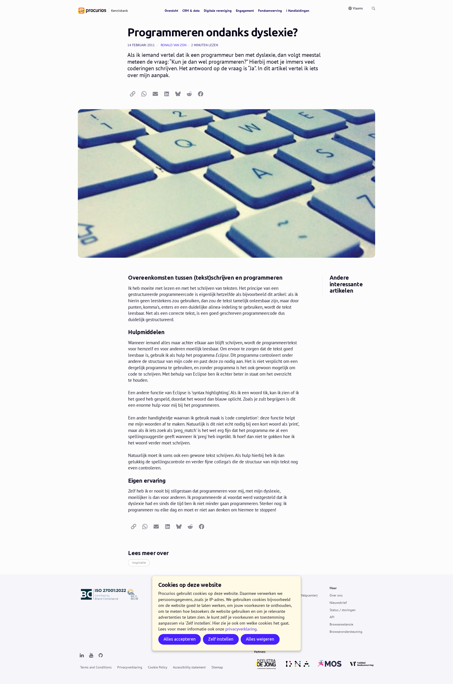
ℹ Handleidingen (297, 10)
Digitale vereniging (218, 10)
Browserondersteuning (346, 632)
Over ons (336, 595)
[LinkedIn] (81, 655)
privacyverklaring (241, 629)
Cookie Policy (157, 667)
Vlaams (358, 8)
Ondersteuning (290, 588)
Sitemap (217, 667)
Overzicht (171, 10)
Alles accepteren (180, 639)
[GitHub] (100, 655)
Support (285, 610)
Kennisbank (287, 603)
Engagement (245, 10)
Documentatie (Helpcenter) (298, 595)
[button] (132, 94)
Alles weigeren (260, 639)
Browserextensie (341, 624)
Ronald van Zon (173, 45)
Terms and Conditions (96, 667)
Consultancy (288, 617)
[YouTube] (91, 655)
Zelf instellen (220, 639)
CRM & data (191, 10)
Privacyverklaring (129, 667)
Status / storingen (343, 610)
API (332, 617)
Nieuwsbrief (338, 603)
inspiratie (139, 562)
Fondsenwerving (270, 10)
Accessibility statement (189, 667)
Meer (333, 588)
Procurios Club (289, 624)
